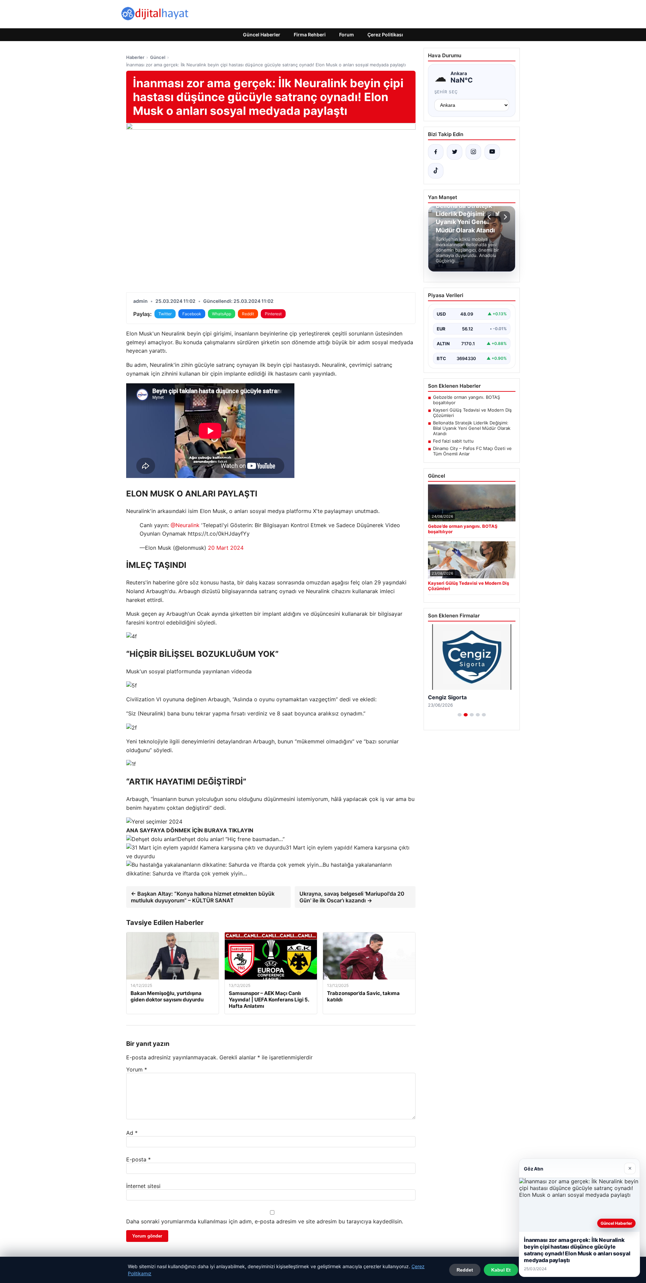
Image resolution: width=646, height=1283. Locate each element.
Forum (346, 34)
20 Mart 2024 (226, 547)
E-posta (138, 1159)
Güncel (157, 57)
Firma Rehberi (310, 34)
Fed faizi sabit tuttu (453, 441)
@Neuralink (185, 525)
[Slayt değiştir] (460, 714)
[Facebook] (435, 152)
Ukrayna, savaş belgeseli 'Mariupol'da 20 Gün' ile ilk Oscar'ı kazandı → (351, 897)
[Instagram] (473, 152)
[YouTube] (492, 152)
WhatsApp (221, 313)
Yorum (136, 1069)
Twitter (165, 313)
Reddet (465, 1270)
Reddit (248, 313)
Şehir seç (446, 91)
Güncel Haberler (261, 34)
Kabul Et (501, 1270)
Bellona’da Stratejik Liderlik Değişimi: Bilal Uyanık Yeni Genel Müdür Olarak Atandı (471, 428)
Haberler (135, 57)
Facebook (191, 313)
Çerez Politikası (385, 34)
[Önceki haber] (490, 217)
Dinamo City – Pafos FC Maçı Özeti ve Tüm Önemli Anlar (472, 451)
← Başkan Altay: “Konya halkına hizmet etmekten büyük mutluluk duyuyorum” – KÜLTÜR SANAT (203, 897)
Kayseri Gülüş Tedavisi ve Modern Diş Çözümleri (472, 412)
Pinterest (273, 313)
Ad (132, 1132)
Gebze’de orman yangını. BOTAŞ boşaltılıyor (466, 399)
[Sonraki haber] (504, 217)
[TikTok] (435, 171)
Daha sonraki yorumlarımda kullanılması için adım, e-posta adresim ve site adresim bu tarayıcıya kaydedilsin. (264, 1221)
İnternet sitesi (143, 1186)
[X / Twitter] (454, 152)
